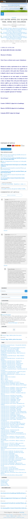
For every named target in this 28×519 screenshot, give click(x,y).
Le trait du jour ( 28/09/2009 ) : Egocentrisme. (12, 463)
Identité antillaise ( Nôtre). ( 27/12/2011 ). (11, 382)
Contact (7, 516)
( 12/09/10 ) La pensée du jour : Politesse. (11, 362)
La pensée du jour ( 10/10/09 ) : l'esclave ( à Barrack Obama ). (13, 393)
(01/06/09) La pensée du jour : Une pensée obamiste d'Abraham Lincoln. (13, 345)
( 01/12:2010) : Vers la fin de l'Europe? (10, 349)
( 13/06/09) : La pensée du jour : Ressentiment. (12, 363)
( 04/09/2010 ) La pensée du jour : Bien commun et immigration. (13, 353)
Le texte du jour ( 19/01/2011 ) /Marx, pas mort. (12, 443)
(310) (5, 485)
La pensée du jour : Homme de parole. (10, 430)
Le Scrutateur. (14, 5)
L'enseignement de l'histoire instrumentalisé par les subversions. (13, 434)
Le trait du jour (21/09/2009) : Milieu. (9, 455)
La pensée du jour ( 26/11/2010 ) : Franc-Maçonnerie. (13, 411)
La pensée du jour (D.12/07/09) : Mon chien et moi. (13, 423)
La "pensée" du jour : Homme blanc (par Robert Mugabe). (12, 428)
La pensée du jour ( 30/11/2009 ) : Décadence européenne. (12, 420)
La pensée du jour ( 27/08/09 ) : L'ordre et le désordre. (14, 412)
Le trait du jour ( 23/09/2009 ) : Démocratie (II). (12, 458)
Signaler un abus (14, 516)
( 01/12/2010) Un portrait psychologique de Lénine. (13, 347)
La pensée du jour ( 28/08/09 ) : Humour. (10, 414)
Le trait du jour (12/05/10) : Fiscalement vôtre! (12, 451)
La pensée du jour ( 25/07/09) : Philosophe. (11, 408)
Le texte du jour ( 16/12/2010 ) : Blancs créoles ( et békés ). (13, 441)
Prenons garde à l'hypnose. (7, 471)
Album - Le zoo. (4, 378)
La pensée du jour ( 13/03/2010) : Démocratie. (12, 396)
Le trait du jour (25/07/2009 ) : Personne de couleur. (13, 459)
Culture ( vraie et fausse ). (7, 381)
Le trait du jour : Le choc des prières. (9, 468)
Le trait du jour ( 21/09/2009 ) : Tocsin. (10, 456)
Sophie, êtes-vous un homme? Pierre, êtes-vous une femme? (13, 473)
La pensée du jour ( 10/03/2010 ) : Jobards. (11, 391)
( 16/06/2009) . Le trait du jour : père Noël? (11, 366)
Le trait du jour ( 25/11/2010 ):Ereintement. (11, 460)
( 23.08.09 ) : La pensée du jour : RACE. (10, 373)
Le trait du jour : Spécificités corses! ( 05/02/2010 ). (13, 469)
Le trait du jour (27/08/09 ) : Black (9, 461)
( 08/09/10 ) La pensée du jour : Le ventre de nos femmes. (12, 359)
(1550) (5, 480)
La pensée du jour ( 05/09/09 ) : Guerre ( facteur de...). (14, 387)
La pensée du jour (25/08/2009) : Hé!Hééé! (11, 410)
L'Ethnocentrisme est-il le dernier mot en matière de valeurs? (13, 449)
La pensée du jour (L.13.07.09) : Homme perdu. (12, 432)
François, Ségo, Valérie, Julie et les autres (11, 339)
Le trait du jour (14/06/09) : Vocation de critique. (12, 452)
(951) (4, 481)
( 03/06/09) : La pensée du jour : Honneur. (11, 351)
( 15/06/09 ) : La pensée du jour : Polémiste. (11, 365)
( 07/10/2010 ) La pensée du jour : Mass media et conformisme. (12, 356)
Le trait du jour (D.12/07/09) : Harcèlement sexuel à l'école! (13, 465)
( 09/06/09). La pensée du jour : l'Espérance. (11, 361)
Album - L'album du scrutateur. (8, 377)
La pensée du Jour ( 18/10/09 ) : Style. (10, 402)
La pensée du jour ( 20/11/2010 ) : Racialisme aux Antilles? (12, 404)
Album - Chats (4, 375)
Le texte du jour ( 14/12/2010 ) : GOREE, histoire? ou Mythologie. (13, 438)
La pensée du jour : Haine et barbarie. (10, 426)
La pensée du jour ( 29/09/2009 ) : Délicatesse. (12, 415)
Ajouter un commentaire (11, 195)
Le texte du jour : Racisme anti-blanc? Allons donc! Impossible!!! (13, 446)
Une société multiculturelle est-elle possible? (11, 475)
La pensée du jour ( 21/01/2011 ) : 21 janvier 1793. (13, 406)
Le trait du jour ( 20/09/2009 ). (8, 454)
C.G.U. (19, 516)
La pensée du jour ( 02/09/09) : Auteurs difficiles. (12, 383)
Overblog (22, 512)
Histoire (14, 17)
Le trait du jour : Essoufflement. (8, 467)
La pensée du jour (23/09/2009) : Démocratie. (12, 407)
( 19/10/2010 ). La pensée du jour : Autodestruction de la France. (14, 369)
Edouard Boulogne (13, 322)
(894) (4, 482)
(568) (4, 484)
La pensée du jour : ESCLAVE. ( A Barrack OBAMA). (13, 424)
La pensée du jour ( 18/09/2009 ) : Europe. (11, 399)
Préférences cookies (20, 517)
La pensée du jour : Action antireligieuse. (11, 422)
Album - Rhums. (4, 379)
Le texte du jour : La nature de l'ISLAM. (10, 444)
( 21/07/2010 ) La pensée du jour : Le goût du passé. (13, 371)
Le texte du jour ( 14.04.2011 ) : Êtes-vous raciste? (13, 436)
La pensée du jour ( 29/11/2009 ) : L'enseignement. (13, 416)
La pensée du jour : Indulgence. (8, 431)
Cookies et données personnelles (9, 517)
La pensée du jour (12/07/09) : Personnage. (11, 395)
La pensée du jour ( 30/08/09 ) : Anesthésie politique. (13, 418)
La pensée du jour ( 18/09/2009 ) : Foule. (10, 400)
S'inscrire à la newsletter (6, 149)
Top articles (24, 514)
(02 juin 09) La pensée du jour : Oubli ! (10, 350)
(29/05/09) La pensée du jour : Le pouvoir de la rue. (13, 374)
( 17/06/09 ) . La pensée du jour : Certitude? (11, 367)
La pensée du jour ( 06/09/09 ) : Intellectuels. (11, 389)
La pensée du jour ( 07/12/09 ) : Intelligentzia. (11, 390)
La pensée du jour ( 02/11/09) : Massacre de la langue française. (14, 385)
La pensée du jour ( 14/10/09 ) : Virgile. (10, 398)
